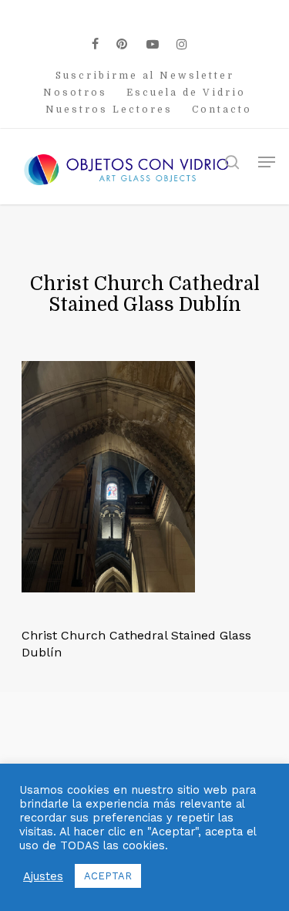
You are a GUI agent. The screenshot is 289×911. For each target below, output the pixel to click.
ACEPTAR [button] (108, 876)
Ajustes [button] (43, 876)
